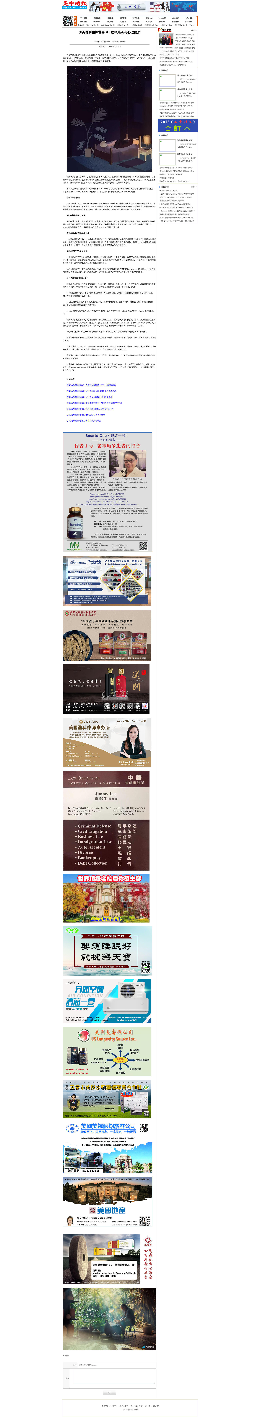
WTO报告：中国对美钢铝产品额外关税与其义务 (177, 221)
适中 (119, 47)
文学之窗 (149, 22)
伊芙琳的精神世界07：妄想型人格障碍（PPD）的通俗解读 (91, 385)
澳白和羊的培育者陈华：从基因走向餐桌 (174, 181)
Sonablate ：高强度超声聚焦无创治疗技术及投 (176, 106)
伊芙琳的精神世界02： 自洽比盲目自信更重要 (86, 415)
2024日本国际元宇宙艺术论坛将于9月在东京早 (176, 207)
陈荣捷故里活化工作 (184, 154)
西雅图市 (148, 25)
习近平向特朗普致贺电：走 (185, 34)
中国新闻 (110, 18)
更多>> (192, 25)
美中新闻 (83, 18)
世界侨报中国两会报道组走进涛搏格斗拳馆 (175, 214)
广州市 (169, 25)
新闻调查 (96, 22)
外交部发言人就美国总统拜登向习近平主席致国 (177, 51)
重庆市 (155, 25)
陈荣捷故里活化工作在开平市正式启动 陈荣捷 (176, 168)
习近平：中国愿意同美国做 (185, 44)
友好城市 (81, 25)
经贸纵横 (136, 18)
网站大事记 (124, 1406)
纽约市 (88, 25)
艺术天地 (136, 22)
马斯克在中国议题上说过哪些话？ (172, 109)
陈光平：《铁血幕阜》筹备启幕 (171, 174)
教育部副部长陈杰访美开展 (185, 48)
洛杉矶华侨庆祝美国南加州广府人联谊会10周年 (177, 116)
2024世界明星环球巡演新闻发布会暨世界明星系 (177, 218)
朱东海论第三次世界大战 (169, 191)
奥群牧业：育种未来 (167, 178)
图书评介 (175, 22)
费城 (134, 25)
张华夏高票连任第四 (184, 140)
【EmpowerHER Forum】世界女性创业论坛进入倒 (177, 211)
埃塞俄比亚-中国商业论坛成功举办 (172, 201)
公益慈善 (123, 22)
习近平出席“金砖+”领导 (183, 38)
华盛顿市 (104, 25)
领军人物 (149, 18)
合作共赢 (188, 18)
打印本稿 (103, 47)
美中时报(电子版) (136, 1406)
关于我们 (105, 1406)
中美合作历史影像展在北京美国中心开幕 (174, 58)
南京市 (185, 25)
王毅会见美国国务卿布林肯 (169, 55)
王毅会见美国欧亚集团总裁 (185, 41)
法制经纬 (110, 22)
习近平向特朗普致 (166, 48)
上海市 (127, 25)
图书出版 (188, 22)
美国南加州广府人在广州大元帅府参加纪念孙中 (177, 113)
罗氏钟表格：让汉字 (184, 75)
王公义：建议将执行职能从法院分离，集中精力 (177, 171)
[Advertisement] (178, 263)
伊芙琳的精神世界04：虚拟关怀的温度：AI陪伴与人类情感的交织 (94, 403)
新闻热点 (83, 22)
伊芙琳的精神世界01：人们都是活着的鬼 (84, 421)
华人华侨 (175, 18)
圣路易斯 (177, 25)
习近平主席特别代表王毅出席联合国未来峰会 (176, 61)
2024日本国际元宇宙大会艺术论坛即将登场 (175, 204)
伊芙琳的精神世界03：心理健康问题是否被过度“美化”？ (90, 409)
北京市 (96, 25)
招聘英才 (114, 1406)
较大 (115, 47)
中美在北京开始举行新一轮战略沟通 (173, 65)
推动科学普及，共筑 (184, 89)
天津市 (139, 25)
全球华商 (162, 18)
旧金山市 (120, 25)
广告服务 (148, 1406)
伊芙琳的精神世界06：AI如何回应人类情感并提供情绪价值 (91, 391)
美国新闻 (96, 18)
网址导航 (156, 1406)
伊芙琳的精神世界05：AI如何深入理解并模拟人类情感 (89, 397)
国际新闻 (123, 18)
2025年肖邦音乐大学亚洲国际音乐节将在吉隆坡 (177, 194)
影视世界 (162, 22)
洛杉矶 (162, 25)
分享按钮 (66, 1355)
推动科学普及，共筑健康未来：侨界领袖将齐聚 (177, 103)
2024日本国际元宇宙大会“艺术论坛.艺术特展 (176, 197)
